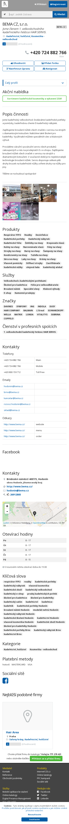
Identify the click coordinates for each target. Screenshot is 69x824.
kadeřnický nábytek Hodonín (19, 614)
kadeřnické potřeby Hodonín (32, 605)
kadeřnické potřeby (45, 581)
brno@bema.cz (11, 392)
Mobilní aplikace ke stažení (15, 791)
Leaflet (6, 522)
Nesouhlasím (34, 814)
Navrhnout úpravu (19, 68)
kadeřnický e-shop (14, 593)
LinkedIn (45, 798)
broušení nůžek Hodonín (16, 609)
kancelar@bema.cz (13, 398)
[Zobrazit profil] (28, 716)
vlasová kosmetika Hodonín (18, 622)
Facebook (45, 791)
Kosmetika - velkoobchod (43, 649)
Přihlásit (42, 4)
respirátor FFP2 (12, 581)
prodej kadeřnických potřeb (42, 593)
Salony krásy (16, 739)
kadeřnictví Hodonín (48, 618)
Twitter (44, 795)
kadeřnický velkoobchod (39, 589)
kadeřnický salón (13, 601)
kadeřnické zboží (13, 589)
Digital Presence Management (17, 798)
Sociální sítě (42, 781)
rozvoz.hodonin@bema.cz (17, 404)
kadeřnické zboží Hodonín (51, 622)
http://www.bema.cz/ (14, 424)
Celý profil (11, 83)
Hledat (61, 14)
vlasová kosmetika (39, 585)
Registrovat (59, 4)
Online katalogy (44, 775)
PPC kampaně (43, 778)
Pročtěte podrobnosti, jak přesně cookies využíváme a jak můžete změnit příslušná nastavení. (34, 809)
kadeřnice (47, 601)
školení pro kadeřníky (42, 597)
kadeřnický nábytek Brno (47, 630)
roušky (27, 581)
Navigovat (51, 68)
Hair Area (12, 732)
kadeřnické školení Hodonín (18, 618)
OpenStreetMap (39, 522)
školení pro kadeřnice (15, 597)
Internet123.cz (43, 771)
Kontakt (6, 771)
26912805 (15, 494)
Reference (7, 775)
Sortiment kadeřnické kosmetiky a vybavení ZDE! (34, 98)
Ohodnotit (19, 63)
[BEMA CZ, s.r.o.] (34, 514)
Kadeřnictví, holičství (18, 36)
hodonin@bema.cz (13, 386)
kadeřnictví (32, 601)
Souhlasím (34, 819)
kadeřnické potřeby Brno (17, 630)
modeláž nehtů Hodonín (45, 609)
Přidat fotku (51, 63)
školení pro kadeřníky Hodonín (20, 626)
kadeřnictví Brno (13, 634)
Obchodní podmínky (12, 778)
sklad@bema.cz (12, 410)
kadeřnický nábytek (14, 585)
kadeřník (8, 605)
